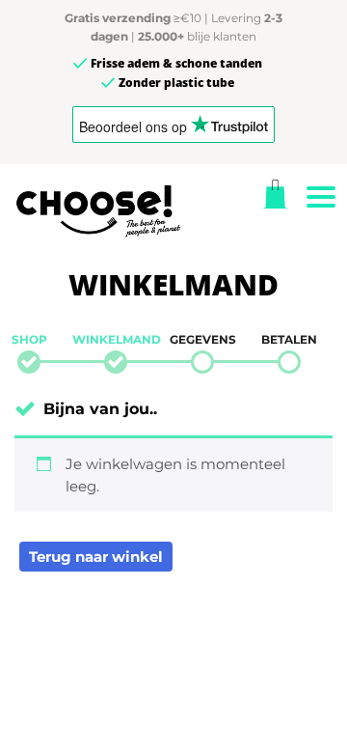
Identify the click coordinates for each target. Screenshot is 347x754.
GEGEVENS (203, 339)
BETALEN (289, 339)
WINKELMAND (115, 339)
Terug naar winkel (96, 556)
